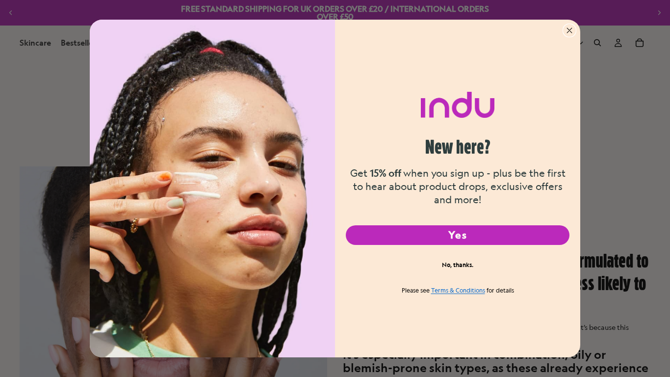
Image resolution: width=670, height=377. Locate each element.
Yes (457, 235)
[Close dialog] (569, 30)
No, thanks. (457, 264)
